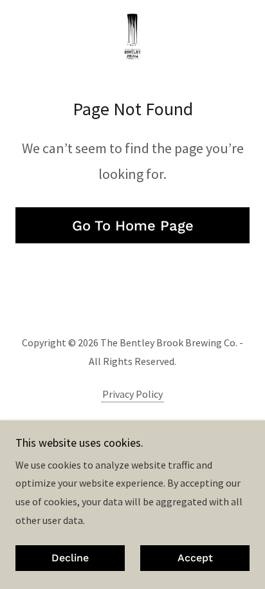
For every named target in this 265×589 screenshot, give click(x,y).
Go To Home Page (133, 226)
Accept (195, 558)
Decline (70, 558)
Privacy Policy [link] (132, 394)
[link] (132, 36)
